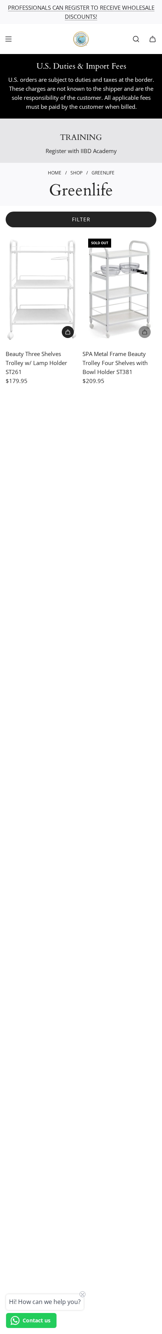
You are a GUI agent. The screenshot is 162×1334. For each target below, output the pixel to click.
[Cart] (152, 39)
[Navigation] (8, 39)
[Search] (136, 39)
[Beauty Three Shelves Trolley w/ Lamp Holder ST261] (42, 288)
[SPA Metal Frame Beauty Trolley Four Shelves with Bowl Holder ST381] (119, 288)
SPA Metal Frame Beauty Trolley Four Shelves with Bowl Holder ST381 (115, 363)
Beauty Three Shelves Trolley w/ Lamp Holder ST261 (36, 363)
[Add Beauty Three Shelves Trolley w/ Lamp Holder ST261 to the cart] (68, 332)
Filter (81, 219)
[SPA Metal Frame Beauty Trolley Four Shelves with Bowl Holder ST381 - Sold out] (119, 332)
